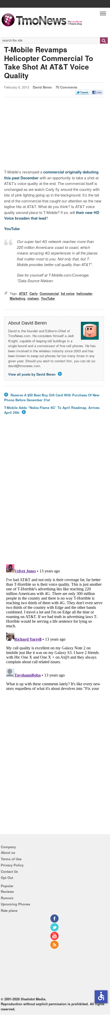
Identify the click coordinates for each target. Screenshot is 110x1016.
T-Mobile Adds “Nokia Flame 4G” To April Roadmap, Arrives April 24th (52, 410)
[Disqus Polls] (54, 493)
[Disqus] (54, 626)
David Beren (42, 87)
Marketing (17, 298)
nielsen (33, 298)
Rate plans (9, 910)
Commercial (49, 293)
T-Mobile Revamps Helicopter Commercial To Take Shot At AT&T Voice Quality (48, 62)
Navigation (103, 14)
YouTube (12, 228)
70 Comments (66, 87)
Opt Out (7, 877)
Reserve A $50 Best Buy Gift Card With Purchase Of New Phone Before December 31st (51, 398)
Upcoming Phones (15, 904)
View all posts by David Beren (34, 374)
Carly (33, 293)
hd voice (67, 293)
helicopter (84, 293)
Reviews (7, 891)
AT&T (23, 293)
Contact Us (9, 871)
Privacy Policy (12, 865)
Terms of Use (11, 858)
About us (8, 852)
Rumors (7, 897)
